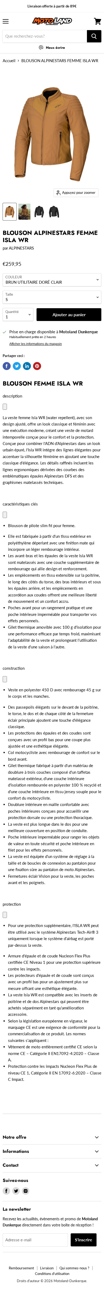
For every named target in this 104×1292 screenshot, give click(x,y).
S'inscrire (83, 1239)
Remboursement (21, 1268)
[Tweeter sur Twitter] (17, 366)
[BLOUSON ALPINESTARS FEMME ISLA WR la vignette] (9, 211)
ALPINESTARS (21, 248)
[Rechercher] (94, 36)
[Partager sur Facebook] (7, 366)
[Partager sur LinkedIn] (27, 366)
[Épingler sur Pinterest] (37, 366)
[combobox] (45, 36)
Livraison (47, 1268)
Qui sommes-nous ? (74, 1268)
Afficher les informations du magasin (35, 344)
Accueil (9, 60)
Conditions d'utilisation (52, 1273)
